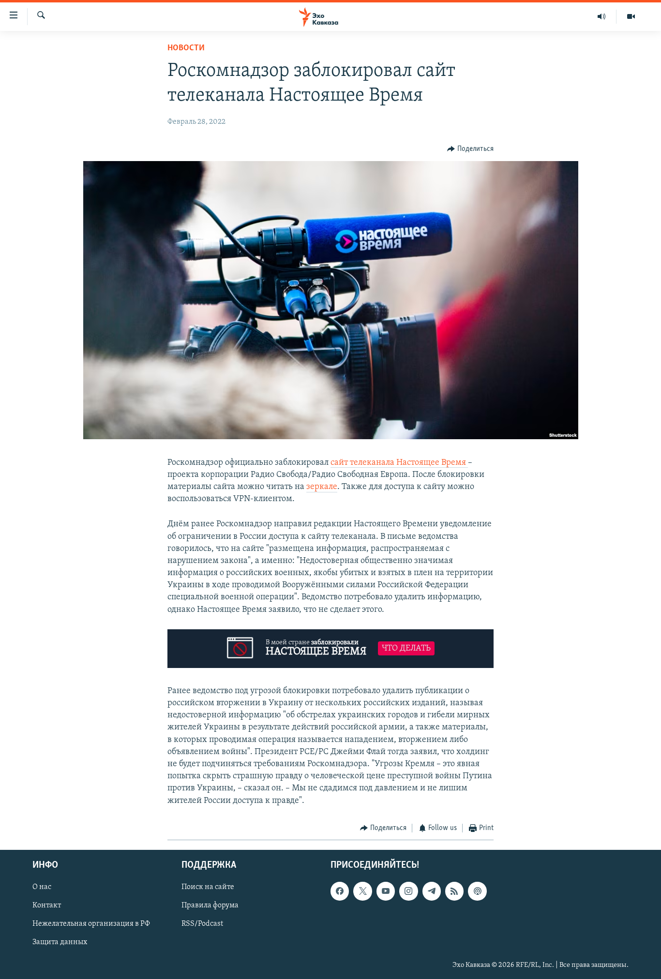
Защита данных (59, 943)
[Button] (470, 149)
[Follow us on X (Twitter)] (362, 891)
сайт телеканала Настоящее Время (399, 463)
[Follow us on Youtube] (385, 891)
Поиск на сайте (207, 887)
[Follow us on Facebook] (339, 891)
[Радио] (601, 16)
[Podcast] (477, 891)
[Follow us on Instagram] (408, 891)
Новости (186, 48)
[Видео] (631, 16)
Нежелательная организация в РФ (91, 924)
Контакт (46, 906)
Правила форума (210, 906)
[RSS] (454, 891)
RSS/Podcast (202, 924)
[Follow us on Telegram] (431, 891)
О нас (41, 887)
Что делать (406, 648)
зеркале (321, 487)
